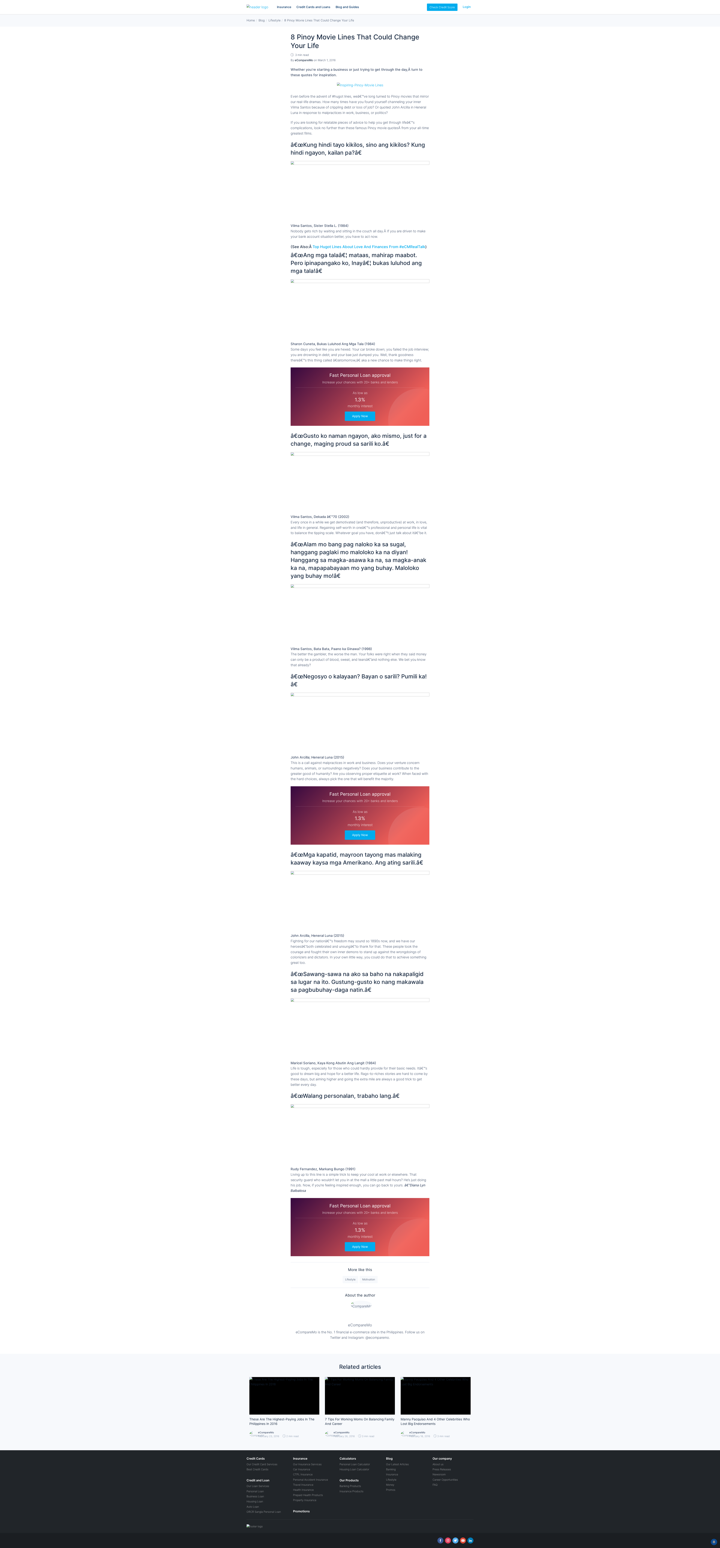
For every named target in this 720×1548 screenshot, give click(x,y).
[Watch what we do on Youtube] (463, 1540)
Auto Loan (253, 1506)
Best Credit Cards (257, 1469)
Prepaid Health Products (308, 1495)
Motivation (368, 1279)
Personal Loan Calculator (355, 1464)
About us (438, 1464)
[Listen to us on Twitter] (455, 1540)
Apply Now (360, 416)
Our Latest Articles (397, 1464)
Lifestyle (350, 1279)
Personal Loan (255, 1491)
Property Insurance (304, 1500)
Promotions (301, 1511)
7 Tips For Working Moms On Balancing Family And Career (359, 1421)
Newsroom (439, 1474)
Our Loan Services (258, 1486)
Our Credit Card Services (262, 1464)
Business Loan (255, 1496)
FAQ (435, 1484)
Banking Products (350, 1486)
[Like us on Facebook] (440, 1540)
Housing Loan (255, 1501)
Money (390, 1484)
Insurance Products (351, 1491)
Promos (390, 1489)
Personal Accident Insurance (310, 1479)
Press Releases (442, 1469)
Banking (391, 1469)
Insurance (284, 7)
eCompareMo (360, 1325)
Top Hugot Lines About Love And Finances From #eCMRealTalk (369, 247)
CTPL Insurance (303, 1474)
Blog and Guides (347, 7)
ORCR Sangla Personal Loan (264, 1511)
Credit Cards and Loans (313, 7)
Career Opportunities (445, 1479)
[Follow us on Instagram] (448, 1540)
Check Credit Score (442, 7)
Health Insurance (303, 1489)
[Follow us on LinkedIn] (470, 1540)
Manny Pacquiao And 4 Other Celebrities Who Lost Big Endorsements (435, 1421)
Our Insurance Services (307, 1464)
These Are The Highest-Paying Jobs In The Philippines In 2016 (281, 1421)
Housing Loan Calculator (354, 1469)
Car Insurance (301, 1469)
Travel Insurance (303, 1484)
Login (467, 7)
